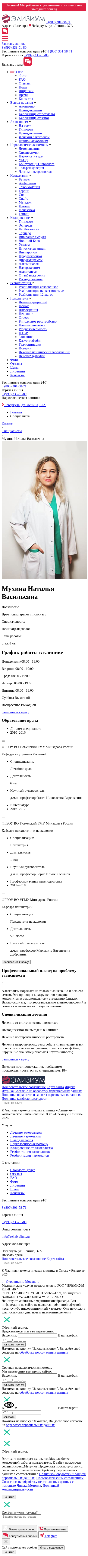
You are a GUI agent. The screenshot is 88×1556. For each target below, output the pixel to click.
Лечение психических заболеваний (44, 352)
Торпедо (25, 233)
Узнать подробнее (51, 1547)
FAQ (22, 79)
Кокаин (24, 206)
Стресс (24, 317)
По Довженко (29, 229)
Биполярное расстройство (38, 321)
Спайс (23, 198)
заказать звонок (13, 1344)
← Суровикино (13, 1281)
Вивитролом (28, 252)
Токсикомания (29, 187)
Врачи (23, 95)
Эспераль (25, 225)
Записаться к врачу (15, 712)
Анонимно (27, 106)
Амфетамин (27, 183)
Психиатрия (19, 298)
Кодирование (20, 218)
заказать (9, 1417)
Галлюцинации (30, 344)
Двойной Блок (29, 241)
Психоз (24, 306)
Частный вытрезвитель (35, 171)
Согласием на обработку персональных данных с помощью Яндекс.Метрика (37, 1483)
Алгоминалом (29, 264)
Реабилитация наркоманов (29, 1155)
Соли (22, 194)
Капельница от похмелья (37, 114)
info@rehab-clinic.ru (16, 1236)
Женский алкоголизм (34, 137)
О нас (18, 72)
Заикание (25, 337)
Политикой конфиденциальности (30, 1487)
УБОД (23, 160)
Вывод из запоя (22, 102)
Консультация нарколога (36, 164)
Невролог (26, 314)
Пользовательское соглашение (24, 1087)
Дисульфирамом (31, 260)
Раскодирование (31, 279)
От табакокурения (32, 275)
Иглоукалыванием (32, 248)
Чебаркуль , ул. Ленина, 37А (25, 405)
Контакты (26, 98)
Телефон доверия (31, 168)
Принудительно (30, 110)
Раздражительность (33, 329)
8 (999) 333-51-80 (14, 47)
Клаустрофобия (30, 340)
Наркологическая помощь (29, 145)
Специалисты (12, 431)
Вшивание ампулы (32, 237)
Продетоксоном (30, 256)
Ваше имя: (9, 1335)
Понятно (8, 1497)
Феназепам (27, 210)
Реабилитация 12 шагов (36, 294)
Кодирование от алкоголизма (31, 1148)
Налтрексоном (29, 267)
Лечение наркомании (25, 1136)
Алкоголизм (19, 122)
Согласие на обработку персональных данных (48, 1091)
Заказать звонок (13, 43)
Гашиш (24, 214)
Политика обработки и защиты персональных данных (41, 1094)
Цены (23, 87)
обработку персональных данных (43, 1352)
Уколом (24, 244)
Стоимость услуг (22, 1170)
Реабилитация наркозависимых (42, 290)
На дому (25, 125)
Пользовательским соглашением (60, 1478)
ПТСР (23, 333)
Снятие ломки (29, 152)
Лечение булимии (32, 356)
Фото (22, 75)
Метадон (25, 202)
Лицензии (26, 91)
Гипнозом (26, 129)
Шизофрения (28, 310)
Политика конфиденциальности (25, 1098)
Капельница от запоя (34, 118)
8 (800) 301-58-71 (58, 22)
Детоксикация (29, 148)
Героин (24, 191)
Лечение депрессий (33, 302)
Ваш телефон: (68, 1335)
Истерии (25, 348)
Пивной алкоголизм (33, 141)
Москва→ (32, 1281)
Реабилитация (21, 283)
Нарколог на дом (31, 156)
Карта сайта (55, 1087)
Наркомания (19, 175)
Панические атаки (32, 325)
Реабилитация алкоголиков (38, 287)
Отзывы (25, 83)
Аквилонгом (28, 271)
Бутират (25, 179)
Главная (16, 412)
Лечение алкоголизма (26, 1132)
